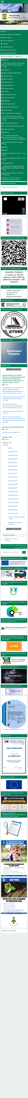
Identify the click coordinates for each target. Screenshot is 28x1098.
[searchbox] (12, 552)
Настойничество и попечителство (13, 126)
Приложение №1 (12, 451)
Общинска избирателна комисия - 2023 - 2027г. (14, 159)
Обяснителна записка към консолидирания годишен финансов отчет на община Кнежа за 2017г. (12, 405)
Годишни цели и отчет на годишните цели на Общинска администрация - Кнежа (14, 65)
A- (25, 1)
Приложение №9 (12, 480)
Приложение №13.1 (13, 495)
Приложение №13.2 (13, 498)
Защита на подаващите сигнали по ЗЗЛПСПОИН (13, 173)
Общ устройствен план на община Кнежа (13, 143)
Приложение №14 (13, 506)
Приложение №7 (12, 473)
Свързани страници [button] (9, 535)
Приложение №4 (12, 462)
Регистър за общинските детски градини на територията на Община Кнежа (13, 118)
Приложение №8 (12, 477)
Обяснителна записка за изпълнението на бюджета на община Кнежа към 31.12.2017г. (13, 398)
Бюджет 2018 (19, 56)
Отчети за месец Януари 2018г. (11, 432)
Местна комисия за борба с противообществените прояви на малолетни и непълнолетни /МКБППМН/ (14, 137)
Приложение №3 (12, 459)
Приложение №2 (12, 455)
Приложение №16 (13, 513)
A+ (23, 1)
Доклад (10, 448)
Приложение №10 (13, 484)
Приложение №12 (13, 491)
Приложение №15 (13, 509)
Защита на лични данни (10, 187)
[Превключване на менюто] (2, 1)
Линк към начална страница (8, 545)
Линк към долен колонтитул (20, 547)
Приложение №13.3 (13, 502)
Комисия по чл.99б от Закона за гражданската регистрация (12, 178)
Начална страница (8, 56)
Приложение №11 (13, 488)
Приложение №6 (12, 469)
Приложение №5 (12, 466)
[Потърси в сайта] (24, 552)
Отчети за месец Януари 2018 (13, 427)
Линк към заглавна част (20, 545)
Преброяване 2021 (8, 163)
